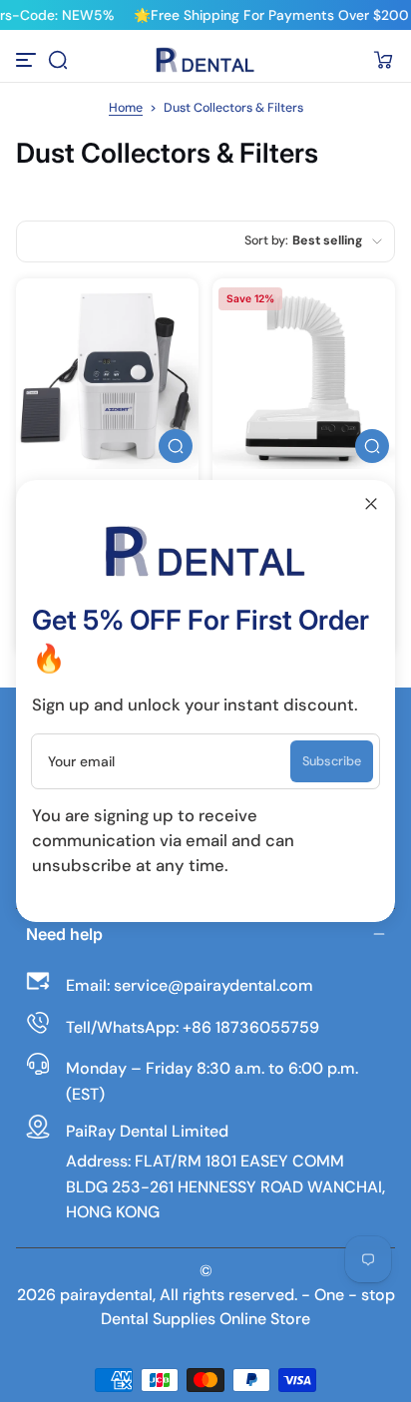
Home (126, 108)
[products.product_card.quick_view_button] (176, 446)
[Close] (371, 504)
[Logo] (205, 60)
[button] (58, 60)
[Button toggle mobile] (28, 60)
